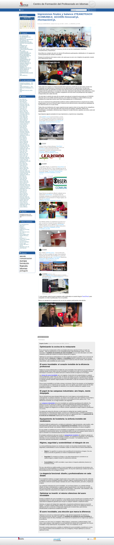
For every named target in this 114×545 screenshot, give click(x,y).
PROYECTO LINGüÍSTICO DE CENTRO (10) (26, 40)
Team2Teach (85, 296)
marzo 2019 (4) (23, 129)
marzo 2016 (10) (24, 167)
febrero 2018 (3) (24, 142)
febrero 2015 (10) (24, 182)
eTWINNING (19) (24, 52)
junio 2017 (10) (23, 150)
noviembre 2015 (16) (25, 172)
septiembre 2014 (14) (25, 188)
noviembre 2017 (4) (24, 146)
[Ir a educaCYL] (57, 540)
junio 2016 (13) (23, 163)
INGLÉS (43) (23, 38)
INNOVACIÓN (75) (24, 56)
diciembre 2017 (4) (24, 145)
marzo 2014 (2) (23, 193)
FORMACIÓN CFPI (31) (26, 42)
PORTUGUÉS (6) (24, 48)
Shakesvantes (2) (24, 71)
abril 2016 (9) (23, 166)
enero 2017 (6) (23, 156)
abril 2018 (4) (23, 140)
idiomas (23, 268)
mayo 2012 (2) (23, 205)
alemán (23, 256)
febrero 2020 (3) (24, 119)
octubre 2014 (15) (24, 187)
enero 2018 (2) (23, 143)
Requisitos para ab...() (25, 247)
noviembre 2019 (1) (24, 122)
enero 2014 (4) (23, 195)
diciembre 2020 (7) (24, 112)
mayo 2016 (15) (24, 164)
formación (24, 263)
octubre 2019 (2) (24, 124)
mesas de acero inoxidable (49, 375)
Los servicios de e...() (25, 225)
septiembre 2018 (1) (25, 135)
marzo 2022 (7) (23, 103)
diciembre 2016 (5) (24, 157)
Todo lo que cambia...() (25, 240)
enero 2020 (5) (23, 120)
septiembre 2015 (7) (25, 174)
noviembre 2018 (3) (24, 132)
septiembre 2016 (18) (25, 161)
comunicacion (26, 258)
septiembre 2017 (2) (25, 148)
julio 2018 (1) (23, 136)
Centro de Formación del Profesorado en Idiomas (60, 4)
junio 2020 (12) (23, 115)
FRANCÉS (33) (23, 45)
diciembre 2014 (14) (25, 184)
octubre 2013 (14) (24, 199)
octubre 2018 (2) (24, 133)
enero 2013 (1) (23, 202)
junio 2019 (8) (23, 125)
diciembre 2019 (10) (25, 121)
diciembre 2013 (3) (24, 197)
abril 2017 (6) (23, 152)
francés (24, 266)
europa (23, 261)
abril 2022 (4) (23, 101)
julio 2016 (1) (23, 162)
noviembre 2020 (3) (24, 114)
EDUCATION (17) (24, 70)
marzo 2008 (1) (23, 206)
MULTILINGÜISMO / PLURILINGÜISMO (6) (25, 55)
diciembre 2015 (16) (25, 171)
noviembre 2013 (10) (25, 198)
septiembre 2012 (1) (25, 204)
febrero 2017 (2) (24, 155)
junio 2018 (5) (23, 137)
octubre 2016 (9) (24, 159)
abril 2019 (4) (23, 127)
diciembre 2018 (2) (24, 131)
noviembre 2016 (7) (24, 158)
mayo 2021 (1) (23, 107)
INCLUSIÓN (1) (23, 75)
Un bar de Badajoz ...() (25, 242)
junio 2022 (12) (23, 100)
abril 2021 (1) (23, 109)
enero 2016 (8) (23, 169)
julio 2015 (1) (23, 176)
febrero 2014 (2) (24, 194)
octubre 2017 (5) (24, 147)
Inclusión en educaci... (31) (26, 83)
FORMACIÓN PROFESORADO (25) (25, 58)
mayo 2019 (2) (23, 126)
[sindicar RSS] (95, 539)
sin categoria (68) (24, 35)
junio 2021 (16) (23, 106)
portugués (24, 271)
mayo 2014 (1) (23, 190)
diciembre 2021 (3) (24, 104)
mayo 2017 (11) (24, 151)
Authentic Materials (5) (25, 63)
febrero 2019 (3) (24, 130)
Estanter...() (23, 227)
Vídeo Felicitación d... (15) (26, 86)
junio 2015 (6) (23, 177)
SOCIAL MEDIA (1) (24, 69)
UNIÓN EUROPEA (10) (25, 53)
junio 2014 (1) (23, 189)
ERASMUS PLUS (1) (25, 60)
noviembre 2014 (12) (25, 185)
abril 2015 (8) (23, 179)
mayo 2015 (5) (23, 178)
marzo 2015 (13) (24, 180)
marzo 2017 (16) (24, 153)
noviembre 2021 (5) (24, 105)
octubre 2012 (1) (24, 203)
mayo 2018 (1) (23, 138)
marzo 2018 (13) (24, 141)
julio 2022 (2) (23, 99)
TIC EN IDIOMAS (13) (25, 37)
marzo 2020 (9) (23, 117)
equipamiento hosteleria (71, 435)
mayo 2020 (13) (24, 116)
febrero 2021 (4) (24, 111)
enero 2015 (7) (23, 183)
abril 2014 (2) (23, 192)
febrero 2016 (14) (24, 168)
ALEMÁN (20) (23, 47)
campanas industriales (48, 403)
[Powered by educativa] (21, 538)
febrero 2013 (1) (24, 200)
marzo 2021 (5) (23, 110)
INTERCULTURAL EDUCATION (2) (24, 65)
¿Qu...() (23, 237)
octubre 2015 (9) (24, 173)
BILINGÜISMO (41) (24, 61)
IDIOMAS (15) (23, 66)
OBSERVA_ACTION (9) (25, 68)
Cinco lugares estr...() (25, 235)
